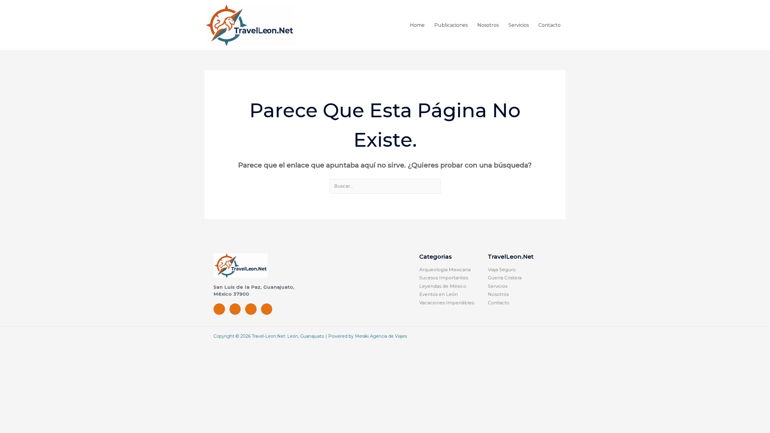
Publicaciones (451, 25)
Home (417, 25)
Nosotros (488, 25)
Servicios (518, 25)
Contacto (549, 25)
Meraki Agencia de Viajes (381, 336)
